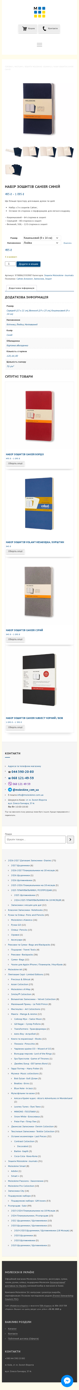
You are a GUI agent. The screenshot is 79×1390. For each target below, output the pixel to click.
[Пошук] (70, 839)
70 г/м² (10, 366)
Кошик (31, 28)
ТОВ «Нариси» (46, 1305)
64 (13, 355)
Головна (9, 66)
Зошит (48, 278)
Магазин (19, 66)
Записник (39, 278)
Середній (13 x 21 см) (17, 310)
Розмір (13, 237)
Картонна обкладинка (17, 345)
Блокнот (28, 278)
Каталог (12, 1328)
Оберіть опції (15, 463)
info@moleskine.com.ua (30, 794)
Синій (9, 334)
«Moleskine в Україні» (19, 1305)
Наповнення (14, 242)
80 (16, 355)
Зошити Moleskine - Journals (38, 66)
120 (9, 355)
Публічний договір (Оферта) (23, 1338)
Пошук (8, 833)
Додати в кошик (28, 263)
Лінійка (20, 324)
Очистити (68, 243)
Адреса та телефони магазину (24, 766)
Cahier (19, 278)
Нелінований (31, 324)
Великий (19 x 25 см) (39, 310)
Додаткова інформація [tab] (21, 288)
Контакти (53, 28)
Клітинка (11, 324)
